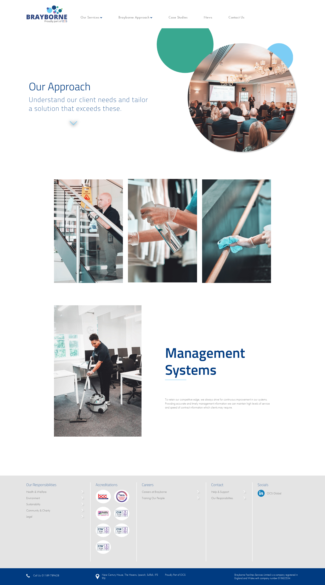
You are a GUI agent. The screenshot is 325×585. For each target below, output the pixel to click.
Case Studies (178, 17)
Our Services (90, 17)
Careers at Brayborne (154, 492)
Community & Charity (38, 510)
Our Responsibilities (222, 498)
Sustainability (33, 504)
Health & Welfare (36, 492)
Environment (33, 498)
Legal (29, 516)
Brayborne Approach (133, 17)
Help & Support (220, 492)
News (208, 17)
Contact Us (236, 17)
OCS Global (274, 493)
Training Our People (153, 498)
